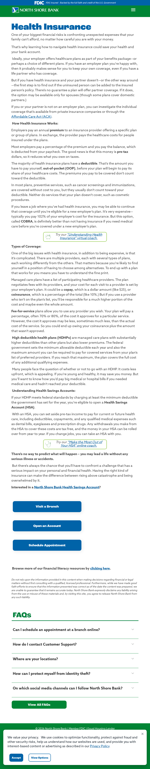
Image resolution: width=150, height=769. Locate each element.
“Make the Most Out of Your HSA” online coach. (81, 444)
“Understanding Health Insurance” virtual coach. (81, 236)
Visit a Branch (47, 506)
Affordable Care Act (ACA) (31, 117)
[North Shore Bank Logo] (35, 10)
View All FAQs (39, 705)
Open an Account (47, 526)
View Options (39, 758)
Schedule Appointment (47, 545)
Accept (16, 758)
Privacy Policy (99, 746)
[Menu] (133, 10)
